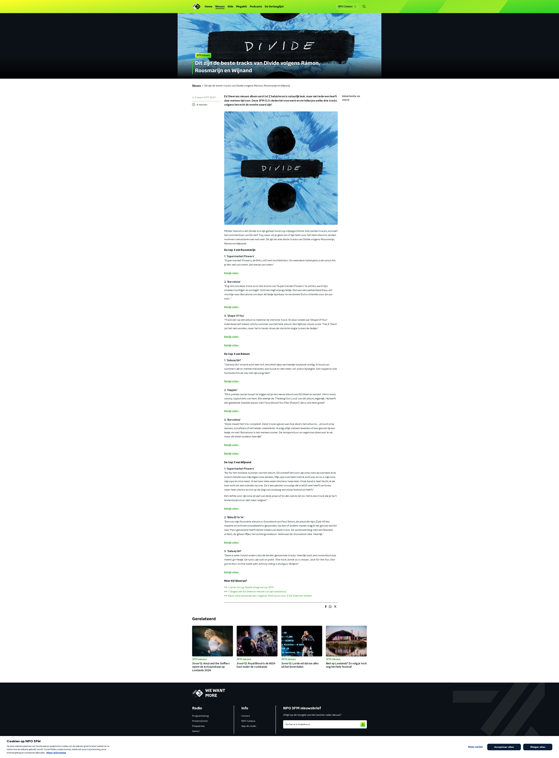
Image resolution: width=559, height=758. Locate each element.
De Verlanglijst (274, 6)
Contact (245, 716)
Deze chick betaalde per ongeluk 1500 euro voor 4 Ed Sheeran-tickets (270, 596)
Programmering (200, 716)
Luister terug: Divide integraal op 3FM (251, 587)
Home (208, 6)
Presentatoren (200, 721)
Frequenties (198, 726)
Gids (230, 6)
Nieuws (220, 6)
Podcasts (256, 6)
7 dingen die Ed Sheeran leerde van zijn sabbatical (257, 591)
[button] (364, 6)
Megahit (241, 6)
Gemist (196, 731)
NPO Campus (345, 6)
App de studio (248, 726)
